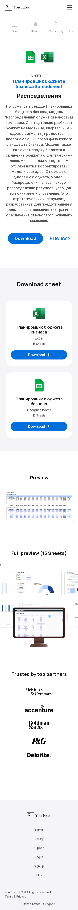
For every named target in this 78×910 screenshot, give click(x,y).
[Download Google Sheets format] (30, 56)
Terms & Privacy (15, 896)
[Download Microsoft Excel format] (47, 56)
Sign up (39, 866)
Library (39, 838)
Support (39, 848)
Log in (39, 857)
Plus (39, 875)
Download (25, 238)
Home (39, 829)
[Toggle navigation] (69, 7)
